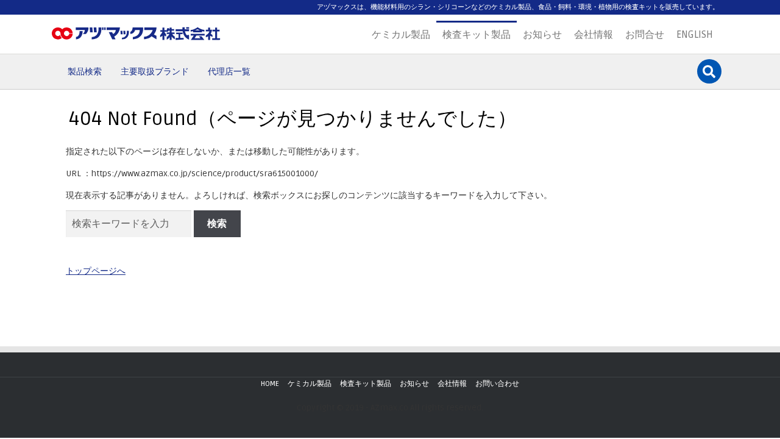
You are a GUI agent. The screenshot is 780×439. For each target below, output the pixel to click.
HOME (270, 383)
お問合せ (644, 35)
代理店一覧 (229, 71)
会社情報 (593, 35)
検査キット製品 (476, 35)
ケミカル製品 (401, 35)
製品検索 (85, 71)
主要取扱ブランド (155, 71)
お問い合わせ (497, 383)
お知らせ (542, 35)
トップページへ (96, 271)
